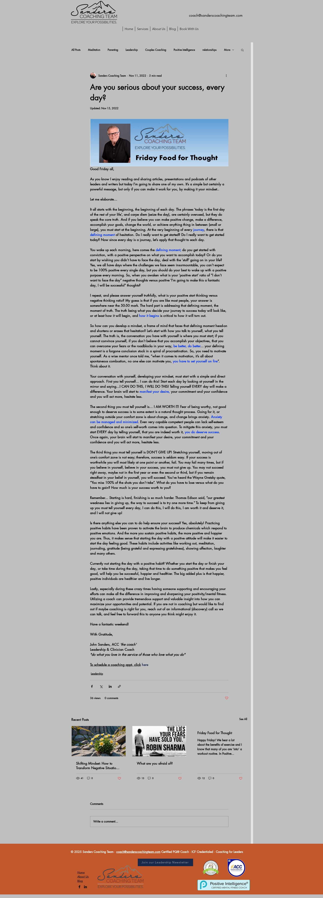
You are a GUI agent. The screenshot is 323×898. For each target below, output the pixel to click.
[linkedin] (85, 887)
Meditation (94, 50)
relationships (209, 50)
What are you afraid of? (155, 763)
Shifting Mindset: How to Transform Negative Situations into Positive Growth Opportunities (97, 765)
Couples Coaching (155, 50)
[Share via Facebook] (92, 686)
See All (243, 719)
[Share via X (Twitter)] (101, 686)
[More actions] (226, 75)
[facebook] (79, 887)
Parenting (113, 50)
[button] (242, 49)
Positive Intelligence (184, 50)
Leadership (132, 50)
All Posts (76, 50)
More (227, 50)
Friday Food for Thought (214, 733)
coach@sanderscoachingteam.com (216, 15)
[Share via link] (119, 686)
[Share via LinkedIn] (110, 686)
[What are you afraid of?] (159, 741)
